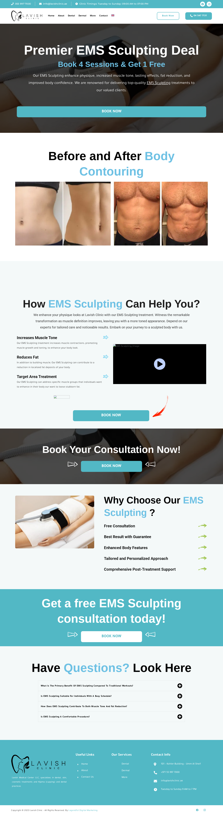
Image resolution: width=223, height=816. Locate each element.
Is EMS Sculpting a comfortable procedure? (65, 758)
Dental (71, 16)
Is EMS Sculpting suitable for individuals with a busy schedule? (76, 738)
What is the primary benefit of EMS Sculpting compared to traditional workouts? (87, 727)
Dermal (82, 16)
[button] (168, 16)
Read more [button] (70, 304)
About (61, 16)
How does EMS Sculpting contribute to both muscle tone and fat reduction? (84, 748)
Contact (103, 16)
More (93, 16)
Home (51, 16)
